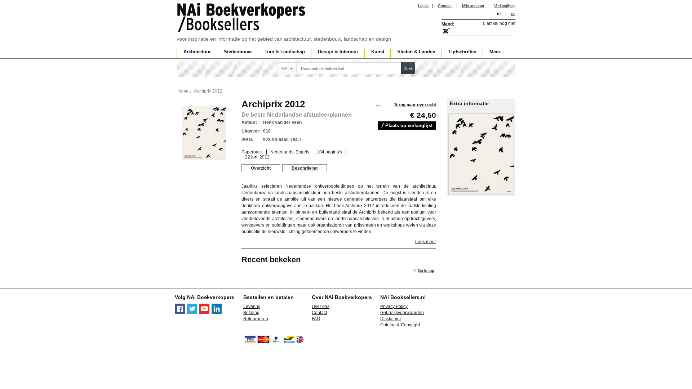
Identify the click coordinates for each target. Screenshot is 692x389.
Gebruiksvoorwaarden (402, 312)
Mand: (448, 24)
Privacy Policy (394, 306)
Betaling (251, 312)
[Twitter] (192, 312)
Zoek (408, 68)
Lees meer (425, 241)
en (513, 14)
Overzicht (261, 168)
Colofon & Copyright (400, 324)
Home (182, 91)
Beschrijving (305, 168)
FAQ (316, 318)
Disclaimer (390, 318)
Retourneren (255, 318)
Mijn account (473, 6)
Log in (423, 6)
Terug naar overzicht (415, 104)
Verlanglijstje (504, 6)
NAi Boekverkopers (242, 18)
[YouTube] (204, 312)
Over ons (320, 306)
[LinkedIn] (217, 312)
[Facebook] (180, 312)
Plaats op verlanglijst (408, 125)
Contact (445, 6)
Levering (252, 306)
